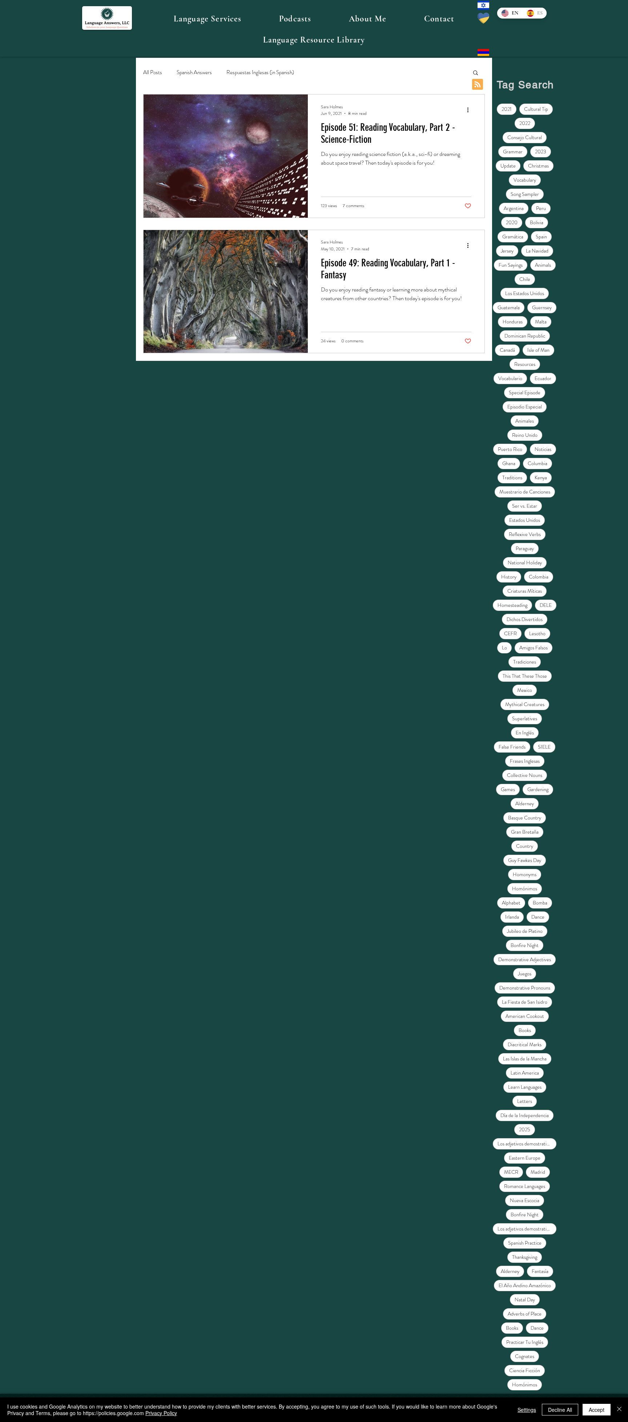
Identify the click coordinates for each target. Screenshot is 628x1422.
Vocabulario (510, 378)
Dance (537, 917)
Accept (596, 1409)
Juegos (524, 973)
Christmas (538, 165)
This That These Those (525, 676)
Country (524, 846)
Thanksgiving (524, 1257)
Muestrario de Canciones (524, 491)
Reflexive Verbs (525, 534)
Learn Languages (525, 1087)
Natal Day (525, 1299)
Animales (524, 420)
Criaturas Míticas (524, 591)
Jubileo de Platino (525, 931)
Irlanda (512, 917)
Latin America (525, 1072)
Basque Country (524, 817)
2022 (524, 123)
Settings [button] (527, 1409)
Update (508, 165)
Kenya (541, 477)
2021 (507, 109)
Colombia (538, 576)
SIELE (544, 746)
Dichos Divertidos (525, 619)
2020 (512, 222)
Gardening (537, 789)
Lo (504, 647)
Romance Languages (524, 1186)
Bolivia (536, 222)
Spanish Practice (525, 1242)
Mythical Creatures (524, 704)
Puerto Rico (510, 449)
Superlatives (524, 718)
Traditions (512, 477)
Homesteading (512, 605)
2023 (540, 151)
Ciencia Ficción (524, 1370)
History (508, 576)
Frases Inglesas (525, 761)
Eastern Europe (524, 1157)
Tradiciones (524, 661)
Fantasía (540, 1271)
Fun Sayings (511, 265)
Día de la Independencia (524, 1115)
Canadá (507, 350)
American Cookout (525, 1016)
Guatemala (509, 307)
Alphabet (511, 902)
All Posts (152, 72)
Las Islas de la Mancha (525, 1058)
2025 (524, 1129)
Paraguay (525, 548)
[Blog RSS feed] (477, 84)
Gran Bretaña (525, 831)
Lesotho (537, 633)
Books (525, 1030)
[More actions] (470, 110)
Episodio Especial (524, 406)
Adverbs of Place (525, 1313)
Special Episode (524, 392)
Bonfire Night (525, 945)
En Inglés (525, 732)
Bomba (540, 902)
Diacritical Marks (525, 1044)
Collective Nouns (524, 775)
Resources (524, 364)
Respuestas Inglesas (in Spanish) (260, 72)
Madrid (538, 1172)
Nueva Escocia (524, 1200)
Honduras (513, 321)
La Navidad (537, 250)
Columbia (537, 463)
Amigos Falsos (533, 647)
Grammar (513, 151)
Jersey (507, 250)
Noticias (543, 449)
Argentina (514, 208)
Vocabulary (525, 180)
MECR (511, 1172)
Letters (524, 1101)
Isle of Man (538, 350)
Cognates (524, 1356)
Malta (541, 321)
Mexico (524, 690)
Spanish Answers (194, 72)
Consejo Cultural (524, 137)
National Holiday (525, 562)
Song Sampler (525, 194)
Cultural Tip (536, 109)
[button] (207, 19)
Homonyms (524, 874)
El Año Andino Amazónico (525, 1285)
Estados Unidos (524, 520)
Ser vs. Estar (524, 505)
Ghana (508, 463)
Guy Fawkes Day (524, 860)
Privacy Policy (161, 1413)
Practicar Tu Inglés (524, 1342)
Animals (543, 265)
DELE (546, 605)
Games (508, 789)
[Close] (619, 1409)
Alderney (524, 803)
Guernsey (542, 307)
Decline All (560, 1409)
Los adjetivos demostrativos (525, 1143)
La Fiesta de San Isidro (524, 1002)
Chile (524, 279)
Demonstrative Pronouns (524, 987)
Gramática (512, 236)
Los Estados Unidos (524, 293)
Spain (541, 236)
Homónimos (524, 888)
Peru (541, 208)
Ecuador (543, 378)
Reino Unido (525, 435)
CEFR (510, 633)
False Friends (512, 746)
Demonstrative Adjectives (524, 959)
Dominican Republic (524, 335)
